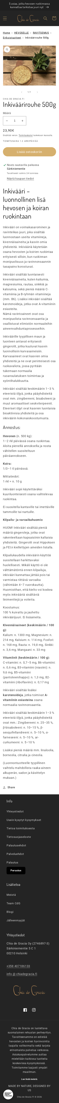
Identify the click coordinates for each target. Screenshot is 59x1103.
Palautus (12, 862)
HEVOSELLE (21, 32)
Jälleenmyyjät (16, 920)
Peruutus (15, 870)
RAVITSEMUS (41, 32)
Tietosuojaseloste (19, 836)
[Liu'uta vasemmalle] (21, 92)
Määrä (7, 113)
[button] (5, 18)
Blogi (10, 911)
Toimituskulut (26, 135)
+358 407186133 (18, 966)
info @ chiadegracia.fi (22, 974)
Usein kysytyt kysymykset (24, 820)
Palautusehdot (16, 845)
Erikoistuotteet (12, 37)
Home (6, 32)
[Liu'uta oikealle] (37, 92)
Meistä (11, 894)
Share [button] (11, 787)
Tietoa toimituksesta (21, 828)
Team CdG (13, 903)
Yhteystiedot (15, 811)
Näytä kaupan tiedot (20, 178)
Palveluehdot (15, 854)
